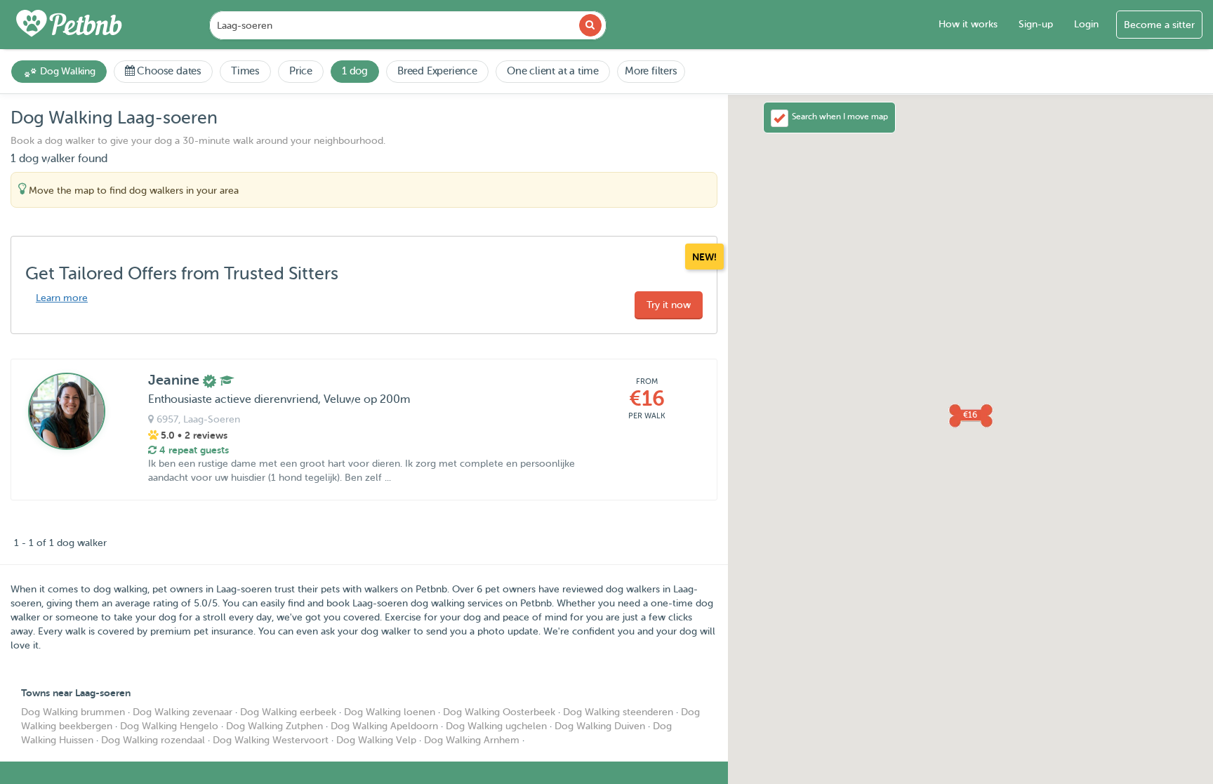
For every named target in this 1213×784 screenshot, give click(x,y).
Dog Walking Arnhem (471, 740)
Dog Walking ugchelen (496, 726)
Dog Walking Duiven (600, 726)
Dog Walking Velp (376, 740)
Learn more (62, 298)
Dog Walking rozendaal (153, 740)
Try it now (669, 305)
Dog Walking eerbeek (288, 712)
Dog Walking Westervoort (271, 740)
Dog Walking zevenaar (182, 712)
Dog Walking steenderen (618, 712)
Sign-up (1036, 24)
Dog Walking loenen (389, 712)
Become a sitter (1159, 25)
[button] (970, 414)
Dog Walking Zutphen (274, 726)
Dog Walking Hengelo (169, 726)
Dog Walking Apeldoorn (384, 726)
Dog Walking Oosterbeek (499, 712)
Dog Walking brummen (73, 712)
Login (1086, 24)
